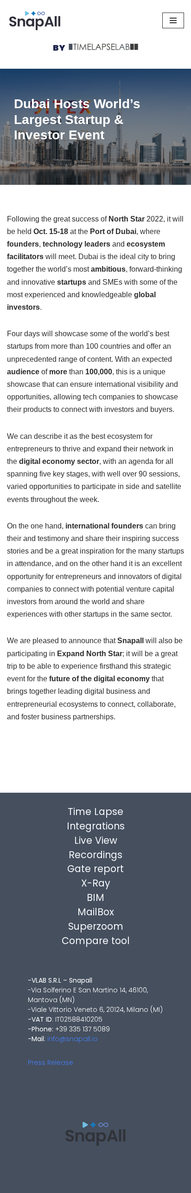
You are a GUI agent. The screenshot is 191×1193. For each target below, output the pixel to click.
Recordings (95, 854)
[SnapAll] (35, 20)
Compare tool (96, 940)
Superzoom (95, 926)
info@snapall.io (72, 1038)
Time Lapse (95, 811)
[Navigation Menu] (173, 20)
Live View (95, 840)
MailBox (95, 912)
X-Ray (95, 883)
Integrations (96, 826)
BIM (95, 897)
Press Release (50, 1062)
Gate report (95, 868)
